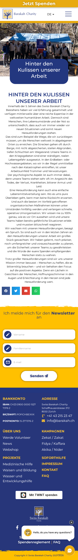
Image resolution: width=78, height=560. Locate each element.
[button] (68, 13)
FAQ (45, 476)
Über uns (11, 431)
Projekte (11, 458)
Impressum (52, 464)
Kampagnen (53, 431)
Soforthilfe (54, 458)
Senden (37, 376)
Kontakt (50, 470)
